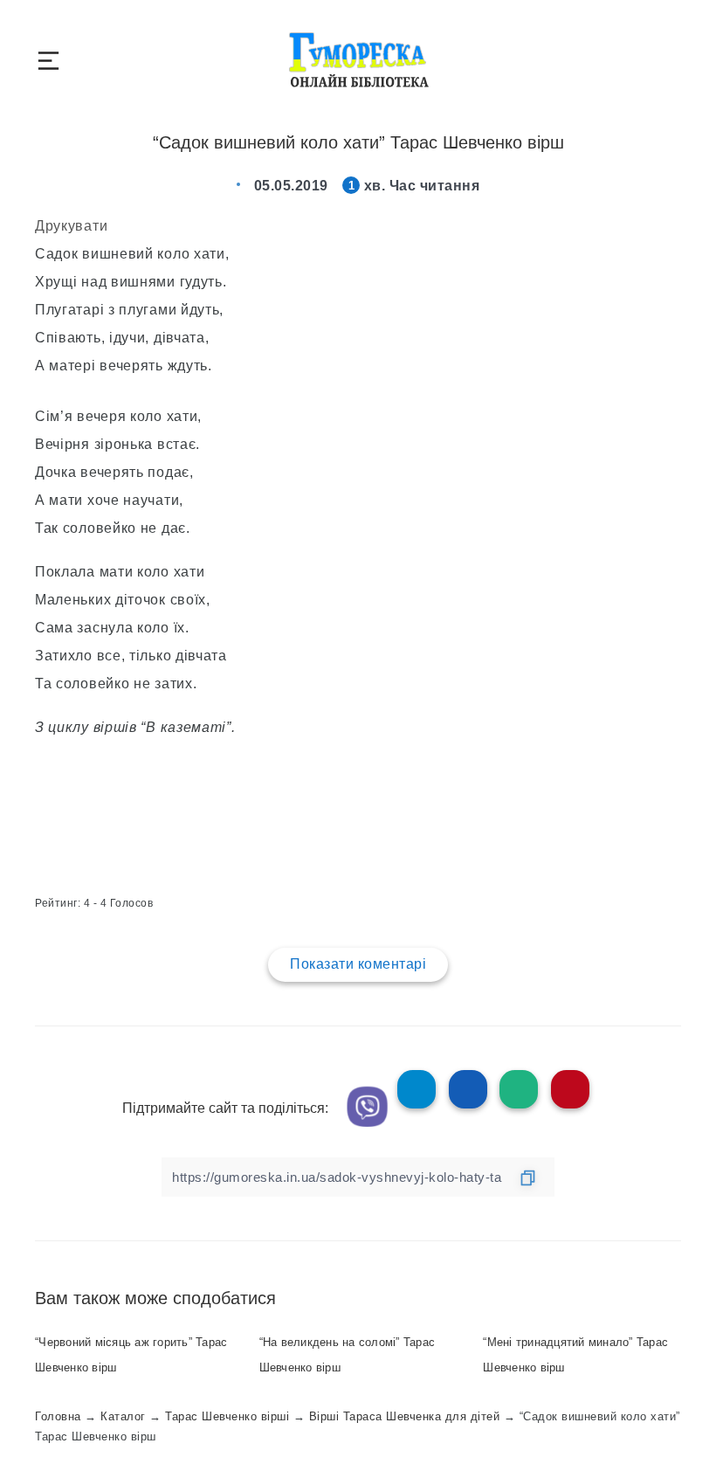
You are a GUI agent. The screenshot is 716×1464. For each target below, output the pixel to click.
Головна (58, 1416)
